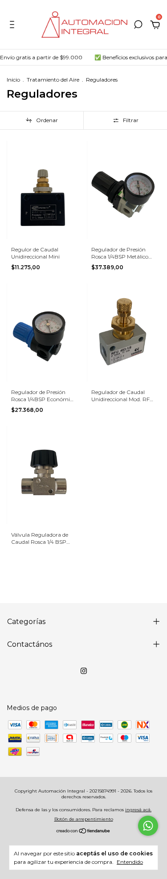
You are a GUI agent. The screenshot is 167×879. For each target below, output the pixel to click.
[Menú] (13, 25)
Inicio (13, 79)
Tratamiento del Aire (53, 79)
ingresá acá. (138, 810)
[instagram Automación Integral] (83, 670)
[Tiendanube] (83, 832)
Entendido (130, 861)
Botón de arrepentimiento (83, 819)
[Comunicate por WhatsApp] (148, 826)
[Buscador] (138, 25)
